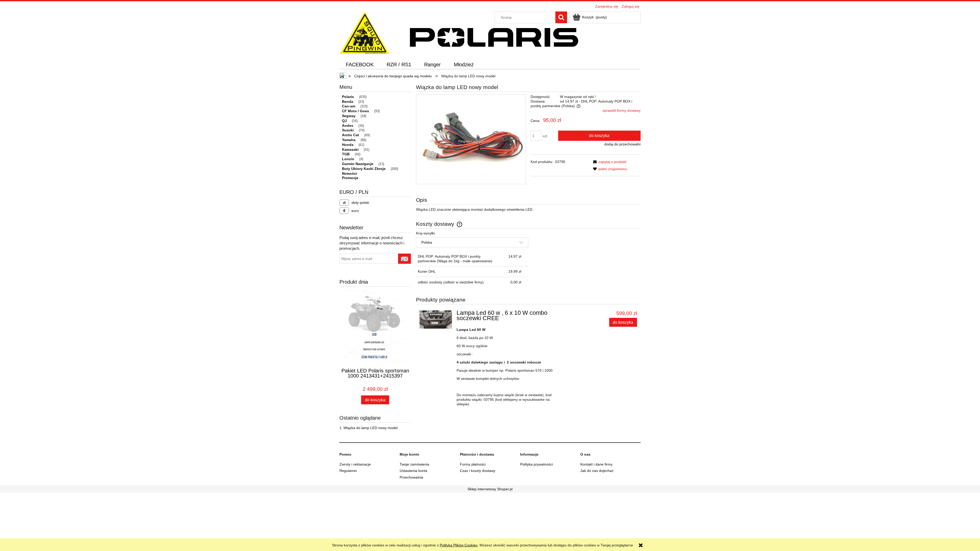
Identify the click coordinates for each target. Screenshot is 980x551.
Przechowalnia (411, 477)
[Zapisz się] (404, 259)
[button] (608, 162)
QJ (344, 121)
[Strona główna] (364, 32)
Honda (347, 145)
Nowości (349, 173)
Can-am (348, 106)
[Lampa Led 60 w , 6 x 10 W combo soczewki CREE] (436, 319)
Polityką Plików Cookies (458, 545)
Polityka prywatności (536, 464)
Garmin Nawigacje (357, 164)
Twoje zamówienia (414, 464)
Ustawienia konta (413, 471)
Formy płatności (473, 464)
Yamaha (349, 140)
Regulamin (348, 471)
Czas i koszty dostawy (477, 471)
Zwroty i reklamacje (355, 464)
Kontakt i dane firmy (596, 464)
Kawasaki (350, 149)
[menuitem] (359, 64)
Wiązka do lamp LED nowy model (371, 428)
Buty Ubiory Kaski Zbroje (364, 169)
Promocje (350, 178)
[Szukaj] (561, 17)
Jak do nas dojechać (597, 471)
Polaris (348, 97)
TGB (346, 154)
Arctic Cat (350, 135)
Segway (349, 116)
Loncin (348, 159)
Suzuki (348, 130)
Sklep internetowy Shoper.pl (490, 489)
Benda (347, 101)
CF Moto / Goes (355, 111)
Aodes (347, 125)
